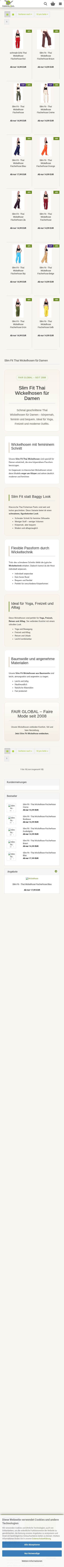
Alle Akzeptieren (32, 1544)
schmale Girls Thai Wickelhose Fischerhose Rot (18, 56)
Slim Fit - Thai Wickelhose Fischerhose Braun (45, 56)
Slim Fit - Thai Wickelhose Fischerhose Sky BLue (18, 270)
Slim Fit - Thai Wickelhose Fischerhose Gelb (46, 324)
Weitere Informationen (32, 1561)
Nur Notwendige (32, 1553)
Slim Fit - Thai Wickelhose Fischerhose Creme (45, 109)
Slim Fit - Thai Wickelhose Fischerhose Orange (45, 163)
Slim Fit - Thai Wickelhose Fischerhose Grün (18, 324)
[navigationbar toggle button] (60, 3)
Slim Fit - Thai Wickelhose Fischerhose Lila (18, 217)
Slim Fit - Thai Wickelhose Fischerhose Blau (18, 163)
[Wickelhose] (32, 878)
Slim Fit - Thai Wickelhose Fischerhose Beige (45, 270)
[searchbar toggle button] (45, 3)
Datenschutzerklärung (41, 1538)
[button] (7, 14)
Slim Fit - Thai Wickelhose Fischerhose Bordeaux (46, 217)
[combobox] (25, 14)
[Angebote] (56, 871)
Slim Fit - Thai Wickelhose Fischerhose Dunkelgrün (18, 109)
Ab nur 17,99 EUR (32, 890)
